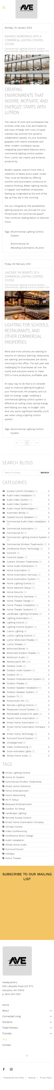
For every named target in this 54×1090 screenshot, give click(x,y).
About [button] (5, 1010)
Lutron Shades (15, 644)
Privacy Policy (46, 1078)
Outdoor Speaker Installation (22, 687)
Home (5, 1005)
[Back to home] (27, 7)
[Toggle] (49, 491)
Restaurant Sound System (21, 709)
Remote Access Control (18, 817)
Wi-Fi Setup (11, 799)
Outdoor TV (13, 696)
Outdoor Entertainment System (24, 679)
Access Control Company (21, 491)
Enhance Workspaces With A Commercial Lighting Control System (24, 40)
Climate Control (13, 826)
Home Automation (17, 570)
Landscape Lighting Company (23, 614)
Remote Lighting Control (20, 705)
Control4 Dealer (15, 557)
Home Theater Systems (20, 609)
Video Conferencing (17, 747)
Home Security (15, 592)
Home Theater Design (19, 600)
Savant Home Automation (21, 718)
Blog (4, 1039)
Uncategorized (14, 742)
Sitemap (32, 1078)
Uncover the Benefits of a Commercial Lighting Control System (24, 276)
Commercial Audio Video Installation (26, 521)
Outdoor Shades (15, 683)
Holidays (10, 853)
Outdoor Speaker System (20, 692)
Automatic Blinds (16, 512)
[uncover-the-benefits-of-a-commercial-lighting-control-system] (27, 305)
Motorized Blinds (16, 648)
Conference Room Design (19, 835)
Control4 (11, 553)
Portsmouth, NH (15, 700)
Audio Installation (14, 840)
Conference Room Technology (23, 548)
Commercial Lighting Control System (25, 49)
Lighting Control (15, 622)
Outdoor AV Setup (15, 808)
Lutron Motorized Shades (20, 640)
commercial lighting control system (24, 153)
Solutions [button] (7, 1022)
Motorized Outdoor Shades (21, 653)
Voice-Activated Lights (19, 751)
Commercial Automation (20, 528)
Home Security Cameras (20, 596)
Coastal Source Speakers (20, 517)
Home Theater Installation (21, 605)
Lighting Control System (20, 627)
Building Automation (23, 247)
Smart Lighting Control (17, 772)
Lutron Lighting (15, 631)
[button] (3, 7)
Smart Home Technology (20, 734)
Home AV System (15, 777)
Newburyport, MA (16, 661)
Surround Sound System (20, 738)
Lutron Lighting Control (19, 635)
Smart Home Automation (21, 722)
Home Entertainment (16, 790)
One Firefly (19, 1078)
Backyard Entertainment (18, 804)
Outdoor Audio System (19, 670)
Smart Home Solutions (17, 786)
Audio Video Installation (20, 495)
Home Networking (15, 795)
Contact (6, 1045)
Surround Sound (14, 849)
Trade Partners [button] (10, 1027)
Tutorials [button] (7, 1033)
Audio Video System (18, 499)
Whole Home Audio (17, 755)
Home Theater (13, 858)
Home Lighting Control (19, 583)
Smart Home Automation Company (26, 727)
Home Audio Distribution (20, 566)
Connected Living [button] (11, 1016)
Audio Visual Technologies (21, 508)
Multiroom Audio (16, 657)
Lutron (40, 247)
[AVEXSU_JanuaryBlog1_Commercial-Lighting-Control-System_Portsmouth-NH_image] (27, 69)
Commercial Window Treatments (25, 544)
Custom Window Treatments (22, 561)
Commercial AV (20, 243)
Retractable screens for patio (23, 714)
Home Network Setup (19, 587)
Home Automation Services (22, 574)
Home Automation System (21, 579)
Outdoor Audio (14, 666)
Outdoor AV (13, 674)
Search (45, 472)
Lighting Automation (18, 618)
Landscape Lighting (15, 813)
